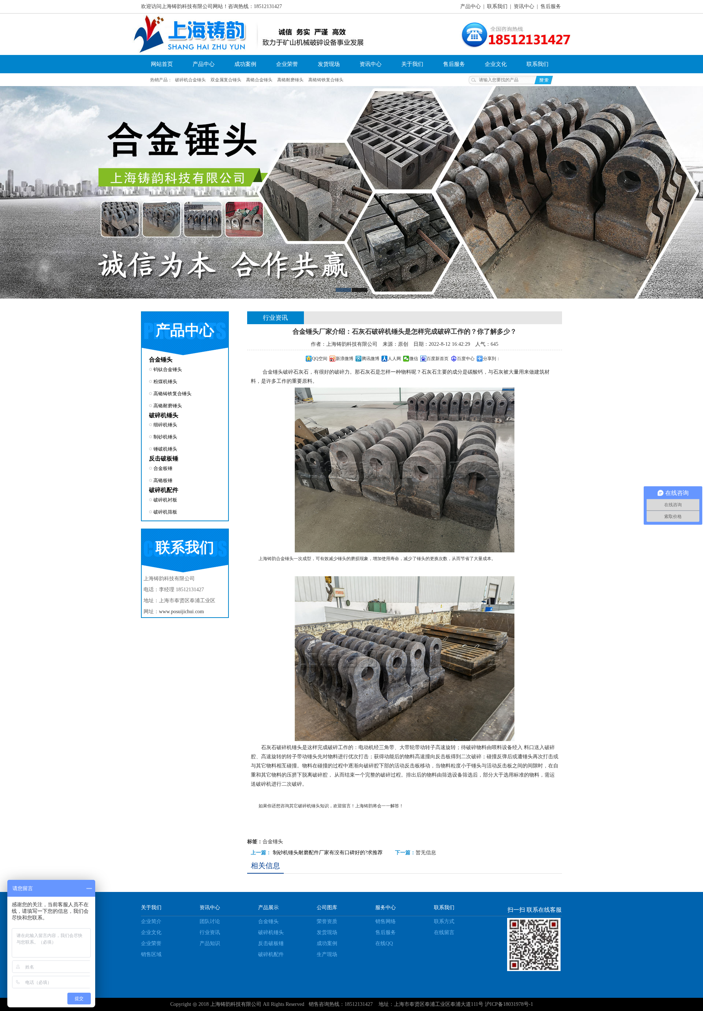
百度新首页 (438, 358)
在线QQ (384, 943)
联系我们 (497, 6)
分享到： (492, 358)
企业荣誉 (287, 64)
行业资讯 (210, 932)
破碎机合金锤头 (190, 79)
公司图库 (327, 907)
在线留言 (444, 932)
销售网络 (385, 921)
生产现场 (327, 954)
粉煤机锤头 (165, 381)
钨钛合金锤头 (167, 369)
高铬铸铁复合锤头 (325, 79)
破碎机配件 (163, 490)
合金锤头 (160, 359)
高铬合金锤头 (259, 79)
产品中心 (470, 6)
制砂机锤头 (165, 437)
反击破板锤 (163, 458)
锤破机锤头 (165, 449)
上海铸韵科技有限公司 (235, 1004)
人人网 (394, 358)
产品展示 (268, 907)
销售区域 (151, 954)
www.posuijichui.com (181, 611)
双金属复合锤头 (226, 79)
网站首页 (162, 64)
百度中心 (466, 358)
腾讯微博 (370, 358)
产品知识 (210, 943)
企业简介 (151, 921)
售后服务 (550, 6)
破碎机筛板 (165, 512)
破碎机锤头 (163, 415)
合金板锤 (162, 468)
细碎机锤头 (165, 424)
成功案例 (245, 64)
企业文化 (496, 64)
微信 (413, 358)
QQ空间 (319, 358)
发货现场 (329, 64)
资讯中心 (524, 6)
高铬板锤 (162, 480)
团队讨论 (210, 921)
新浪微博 (344, 358)
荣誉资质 (327, 921)
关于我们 (412, 64)
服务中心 (385, 907)
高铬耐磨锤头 (290, 79)
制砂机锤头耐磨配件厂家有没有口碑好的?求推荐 (328, 852)
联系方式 (444, 921)
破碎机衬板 (165, 500)
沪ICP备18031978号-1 (509, 1004)
